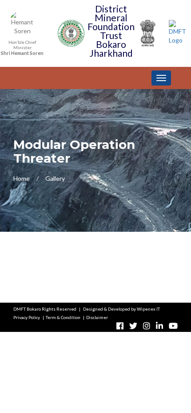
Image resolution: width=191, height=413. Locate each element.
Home (21, 178)
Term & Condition (63, 317)
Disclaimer (97, 317)
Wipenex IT (148, 309)
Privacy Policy (26, 317)
